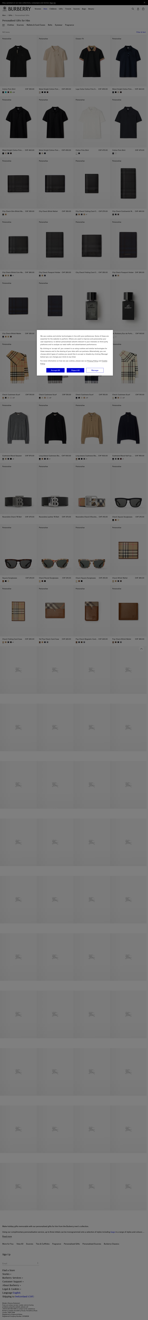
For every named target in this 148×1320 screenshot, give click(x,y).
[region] (75, 353)
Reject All (75, 370)
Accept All (55, 370)
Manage (94, 370)
